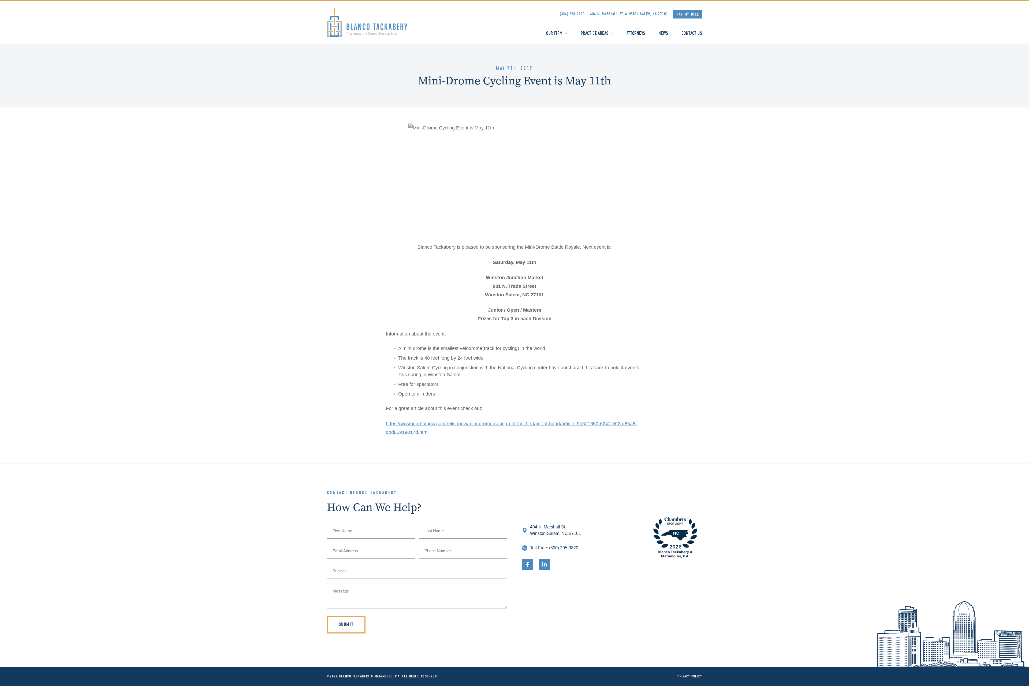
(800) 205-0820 (563, 548)
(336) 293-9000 (572, 14)
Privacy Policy (689, 676)
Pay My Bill (687, 14)
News (663, 33)
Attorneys (636, 33)
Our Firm (554, 33)
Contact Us (691, 33)
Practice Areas (595, 33)
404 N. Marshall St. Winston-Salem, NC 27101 (629, 14)
